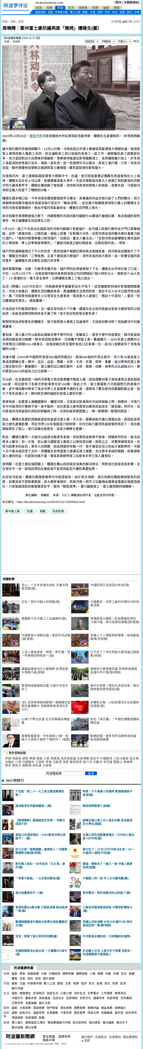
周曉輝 (16, 41)
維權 (132, 973)
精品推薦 (107, 1007)
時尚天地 (93, 1012)
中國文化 (17, 998)
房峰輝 (128, 762)
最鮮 (14, 1012)
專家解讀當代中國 (58, 1022)
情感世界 (39, 1012)
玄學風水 (93, 993)
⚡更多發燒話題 (15, 752)
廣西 (25, 758)
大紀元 (66, 495)
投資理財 (72, 998)
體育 (14, 978)
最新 (40, 12)
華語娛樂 (39, 1007)
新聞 (49, 7)
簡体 (119, 2)
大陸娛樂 (25, 1007)
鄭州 (76, 149)
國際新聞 (68, 973)
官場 (116, 973)
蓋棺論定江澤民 (35, 1022)
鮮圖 (42, 1017)
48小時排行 (15, 781)
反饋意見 (101, 1037)
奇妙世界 (131, 1012)
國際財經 (82, 973)
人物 (92, 973)
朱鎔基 (16, 758)
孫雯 (66, 762)
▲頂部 (85, 1040)
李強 (49, 762)
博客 (117, 7)
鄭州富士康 (12, 511)
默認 (136, 41)
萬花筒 (119, 1012)
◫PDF (136, 21)
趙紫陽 (27, 765)
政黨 (100, 12)
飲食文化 (25, 1012)
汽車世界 (66, 1012)
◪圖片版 (127, 21)
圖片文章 (44, 1003)
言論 (50, 12)
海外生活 (79, 993)
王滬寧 (40, 762)
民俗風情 (31, 1017)
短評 (107, 12)
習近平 (34, 136)
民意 (81, 15)
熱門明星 (52, 1007)
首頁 (39, 7)
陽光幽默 (108, 1022)
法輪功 (9, 762)
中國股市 (28, 762)
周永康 (37, 765)
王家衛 (47, 765)
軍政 (22, 973)
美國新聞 (33, 973)
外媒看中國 (61, 12)
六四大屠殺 (121, 758)
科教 (108, 973)
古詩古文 (58, 998)
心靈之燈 (66, 993)
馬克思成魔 (68, 758)
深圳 (40, 362)
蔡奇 (8, 765)
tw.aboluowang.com (49, 2)
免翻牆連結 (131, 2)
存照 (137, 12)
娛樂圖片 (120, 1007)
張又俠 (134, 758)
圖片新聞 (49, 978)
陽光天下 (122, 1022)
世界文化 (85, 998)
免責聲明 (115, 1037)
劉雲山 (118, 762)
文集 (92, 12)
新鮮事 (83, 7)
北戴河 (97, 762)
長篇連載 (31, 1003)
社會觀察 (52, 1012)
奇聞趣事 (107, 1012)
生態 (22, 978)
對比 (129, 12)
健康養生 (25, 993)
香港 (5, 286)
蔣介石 (87, 762)
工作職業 (107, 993)
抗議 (30, 511)
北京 (105, 442)
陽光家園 (17, 1027)
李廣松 (45, 495)
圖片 (91, 15)
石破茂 (57, 762)
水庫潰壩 (83, 758)
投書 (122, 12)
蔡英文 (16, 765)
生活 (71, 7)
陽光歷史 (95, 1022)
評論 (60, 7)
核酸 (43, 511)
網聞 (100, 973)
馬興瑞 (55, 758)
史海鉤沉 (39, 993)
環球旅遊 (17, 1017)
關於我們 (87, 1037)
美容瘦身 (44, 998)
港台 (30, 978)
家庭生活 (52, 993)
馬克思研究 (80, 1022)
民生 (124, 973)
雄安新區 (76, 762)
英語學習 (112, 998)
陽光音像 (31, 1027)
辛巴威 (107, 762)
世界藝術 (126, 998)
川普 (46, 758)
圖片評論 (17, 988)
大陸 (44, 973)
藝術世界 (31, 998)
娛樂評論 (93, 1007)
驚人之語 (75, 12)
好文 (114, 12)
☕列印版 (116, 21)
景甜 (39, 758)
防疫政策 (58, 511)
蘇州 (117, 362)
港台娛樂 (66, 1007)
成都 (50, 362)
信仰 (38, 978)
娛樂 (95, 7)
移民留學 (79, 1012)
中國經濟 (106, 758)
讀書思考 (99, 998)
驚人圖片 (17, 1022)
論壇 (106, 7)
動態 (85, 12)
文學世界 (17, 1003)
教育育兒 (120, 993)
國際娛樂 (79, 1007)
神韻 (32, 758)
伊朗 (8, 758)
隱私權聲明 (130, 1037)
